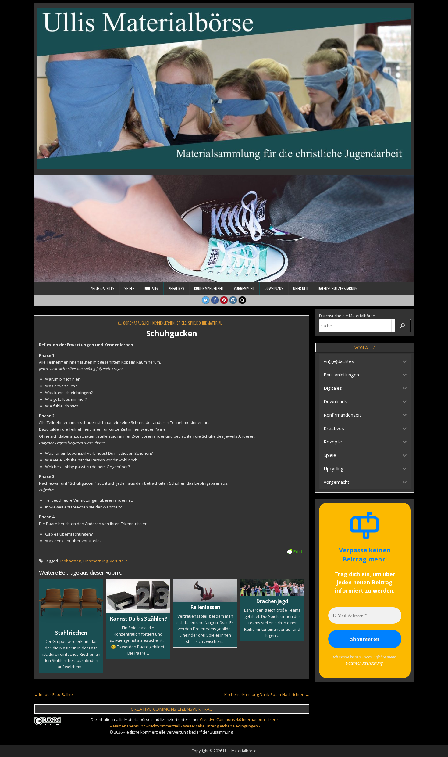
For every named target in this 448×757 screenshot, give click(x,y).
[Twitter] (205, 300)
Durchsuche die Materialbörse (347, 315)
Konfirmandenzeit (209, 288)
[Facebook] (215, 300)
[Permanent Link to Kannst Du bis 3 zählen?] (138, 596)
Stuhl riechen (71, 632)
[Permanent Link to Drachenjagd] (272, 587)
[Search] (242, 300)
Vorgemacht (244, 288)
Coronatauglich (137, 322)
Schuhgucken (171, 333)
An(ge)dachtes (103, 288)
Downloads (274, 288)
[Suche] (403, 325)
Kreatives (176, 288)
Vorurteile (119, 561)
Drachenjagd (272, 601)
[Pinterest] (224, 300)
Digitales (151, 288)
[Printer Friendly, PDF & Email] (294, 551)
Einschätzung (95, 561)
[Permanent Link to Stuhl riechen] (71, 603)
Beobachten (70, 561)
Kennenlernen (163, 322)
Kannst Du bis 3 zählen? (138, 618)
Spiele (129, 288)
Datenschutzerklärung (337, 288)
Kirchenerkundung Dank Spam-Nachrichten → (266, 694)
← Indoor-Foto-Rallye (53, 694)
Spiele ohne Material (205, 322)
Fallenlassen (205, 607)
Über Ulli (300, 288)
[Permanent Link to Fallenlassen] (205, 590)
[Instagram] (233, 300)
